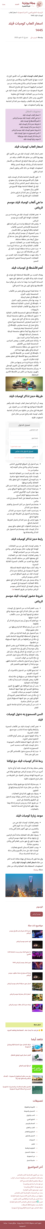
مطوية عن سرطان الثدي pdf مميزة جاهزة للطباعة (27, 1196)
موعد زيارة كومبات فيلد (31, 139)
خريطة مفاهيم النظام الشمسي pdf (31, 1181)
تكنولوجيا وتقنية (30, 1148)
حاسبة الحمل (31, 1160)
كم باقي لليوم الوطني (25, 1065)
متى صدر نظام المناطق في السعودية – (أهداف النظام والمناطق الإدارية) (17, 1077)
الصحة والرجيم (30, 1123)
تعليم (33, 1144)
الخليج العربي (31, 1119)
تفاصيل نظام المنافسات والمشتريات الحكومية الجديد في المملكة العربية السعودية (17, 1088)
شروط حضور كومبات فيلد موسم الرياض (25, 130)
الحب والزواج (31, 1115)
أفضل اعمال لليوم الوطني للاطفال (21, 1055)
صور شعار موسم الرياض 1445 (22, 962)
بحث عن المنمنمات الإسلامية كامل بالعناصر (29, 1193)
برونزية (36, 869)
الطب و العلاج (30, 1127)
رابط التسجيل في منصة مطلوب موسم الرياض (20, 974)
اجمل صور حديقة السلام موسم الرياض (19, 983)
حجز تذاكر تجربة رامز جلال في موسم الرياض (20, 932)
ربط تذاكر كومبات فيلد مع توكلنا (28, 136)
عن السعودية (31, 1156)
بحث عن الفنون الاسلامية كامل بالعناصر (30, 1175)
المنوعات (32, 1140)
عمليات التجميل (30, 1152)
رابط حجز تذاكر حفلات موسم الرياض (20, 1004)
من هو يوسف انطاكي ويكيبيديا (33, 1187)
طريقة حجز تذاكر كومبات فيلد (29, 124)
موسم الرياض (36, 914)
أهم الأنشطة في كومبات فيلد (29, 121)
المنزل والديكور (30, 1136)
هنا (29, 470)
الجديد (17, 4)
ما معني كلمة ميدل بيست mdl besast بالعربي (19, 953)
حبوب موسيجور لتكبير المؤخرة (33, 1190)
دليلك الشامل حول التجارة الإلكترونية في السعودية (19, 1045)
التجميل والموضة (29, 1111)
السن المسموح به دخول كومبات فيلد (26, 133)
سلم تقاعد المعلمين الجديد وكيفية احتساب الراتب (27, 1178)
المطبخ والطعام (30, 1131)
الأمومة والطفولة (29, 1107)
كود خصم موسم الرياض (23, 941)
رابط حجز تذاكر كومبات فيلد (29, 127)
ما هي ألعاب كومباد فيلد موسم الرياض (26, 118)
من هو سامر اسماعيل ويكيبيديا (33, 1184)
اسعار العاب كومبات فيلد (31, 115)
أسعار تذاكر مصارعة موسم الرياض (20, 994)
